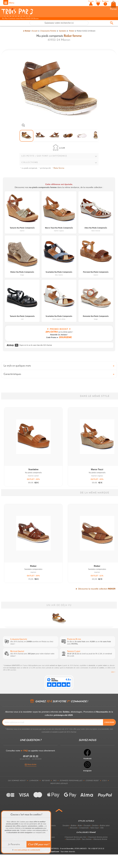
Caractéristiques (12, 374)
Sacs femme (87, 839)
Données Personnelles (71, 780)
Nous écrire (31, 764)
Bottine (73, 826)
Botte (80, 826)
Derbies (95, 826)
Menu (11, 3)
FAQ (54, 780)
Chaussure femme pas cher (75, 837)
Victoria (53, 826)
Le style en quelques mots (17, 365)
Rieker (71, 31)
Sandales (62, 31)
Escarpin (87, 826)
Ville (102, 828)
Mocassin (73, 828)
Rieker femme (73, 36)
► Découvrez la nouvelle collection (95, 589)
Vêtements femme (100, 839)
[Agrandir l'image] (23, 125)
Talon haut (94, 828)
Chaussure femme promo (98, 837)
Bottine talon (105, 826)
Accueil (35, 31)
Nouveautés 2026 (73, 839)
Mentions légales (59, 783)
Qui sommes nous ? (17, 780)
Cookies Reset (92, 780)
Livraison (33, 780)
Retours (46, 780)
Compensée (84, 828)
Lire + (113, 672)
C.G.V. (104, 780)
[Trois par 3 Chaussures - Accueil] (17, 16)
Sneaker (65, 826)
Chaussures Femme (48, 31)
